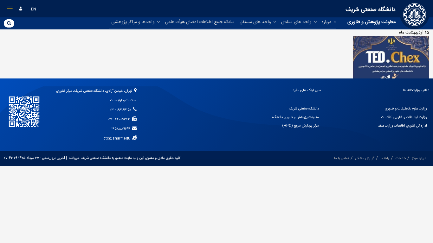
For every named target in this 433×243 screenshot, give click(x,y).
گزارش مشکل (364, 158)
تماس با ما (341, 158)
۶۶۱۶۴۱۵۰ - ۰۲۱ (121, 110)
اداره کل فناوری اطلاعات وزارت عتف (402, 126)
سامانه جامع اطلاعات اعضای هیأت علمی (200, 22)
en (33, 9)
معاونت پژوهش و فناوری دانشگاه (295, 117)
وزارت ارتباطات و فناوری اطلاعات (404, 117)
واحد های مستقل (256, 22)
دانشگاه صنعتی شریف (304, 109)
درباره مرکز (419, 158)
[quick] (10, 9)
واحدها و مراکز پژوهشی (133, 22)
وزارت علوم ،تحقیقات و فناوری (406, 109)
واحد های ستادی (297, 22)
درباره (327, 22)
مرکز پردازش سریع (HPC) (300, 126)
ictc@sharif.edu (117, 138)
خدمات (401, 158)
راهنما (385, 158)
